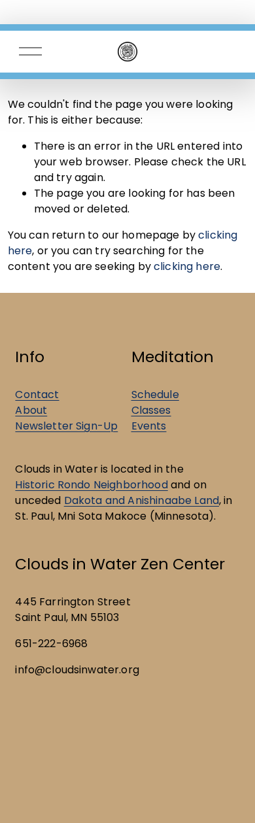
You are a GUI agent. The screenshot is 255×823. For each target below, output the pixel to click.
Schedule (155, 394)
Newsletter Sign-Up (66, 425)
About (31, 410)
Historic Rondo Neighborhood (91, 484)
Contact (37, 394)
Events (149, 425)
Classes (151, 410)
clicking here (187, 266)
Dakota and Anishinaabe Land (141, 500)
